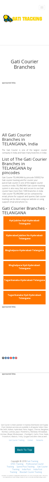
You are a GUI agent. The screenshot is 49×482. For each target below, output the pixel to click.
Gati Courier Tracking (16, 440)
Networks (39, 440)
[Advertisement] (24, 332)
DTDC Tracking (17, 464)
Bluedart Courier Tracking (31, 472)
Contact (30, 440)
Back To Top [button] (24, 449)
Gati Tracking (32, 461)
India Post (26, 469)
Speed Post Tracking (25, 466)
